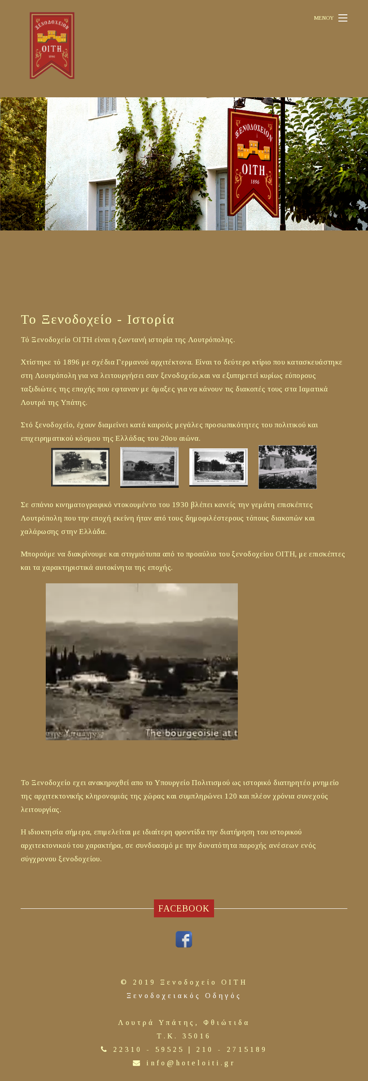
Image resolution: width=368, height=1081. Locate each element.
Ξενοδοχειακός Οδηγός (184, 995)
